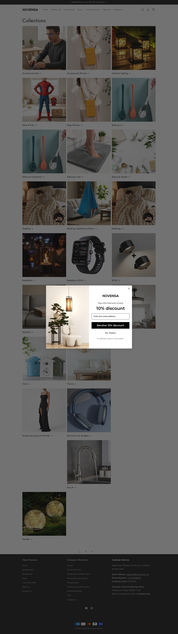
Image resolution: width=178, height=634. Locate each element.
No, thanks (110, 333)
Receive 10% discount (110, 325)
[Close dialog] (129, 288)
